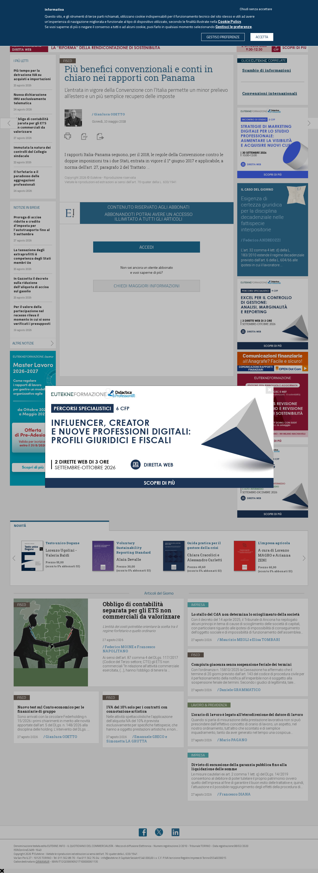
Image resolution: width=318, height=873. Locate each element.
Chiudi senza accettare (256, 9)
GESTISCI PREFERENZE (222, 36)
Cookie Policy (229, 22)
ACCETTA (262, 36)
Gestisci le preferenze (233, 27)
